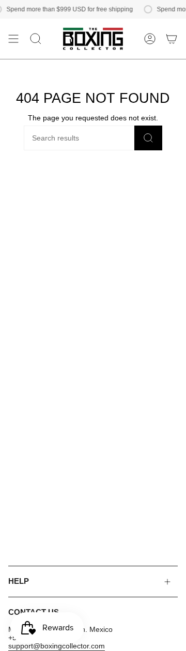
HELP (18, 581)
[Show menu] (13, 38)
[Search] (148, 138)
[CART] (171, 38)
